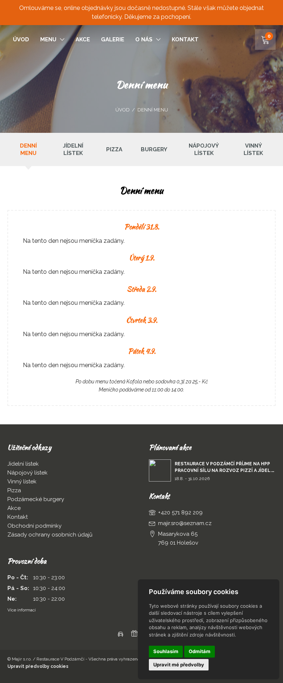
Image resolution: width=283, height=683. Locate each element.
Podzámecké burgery (35, 499)
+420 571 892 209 (180, 512)
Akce (83, 39)
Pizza (114, 149)
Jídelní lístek (73, 149)
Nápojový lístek (204, 149)
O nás (144, 39)
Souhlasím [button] (165, 651)
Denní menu (152, 110)
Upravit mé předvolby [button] (178, 665)
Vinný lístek (253, 149)
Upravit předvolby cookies (38, 666)
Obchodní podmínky (34, 525)
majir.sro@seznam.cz (185, 523)
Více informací (21, 610)
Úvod (21, 39)
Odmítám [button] (199, 651)
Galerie (112, 39)
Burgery (154, 149)
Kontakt (185, 39)
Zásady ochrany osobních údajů (49, 534)
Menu (48, 39)
